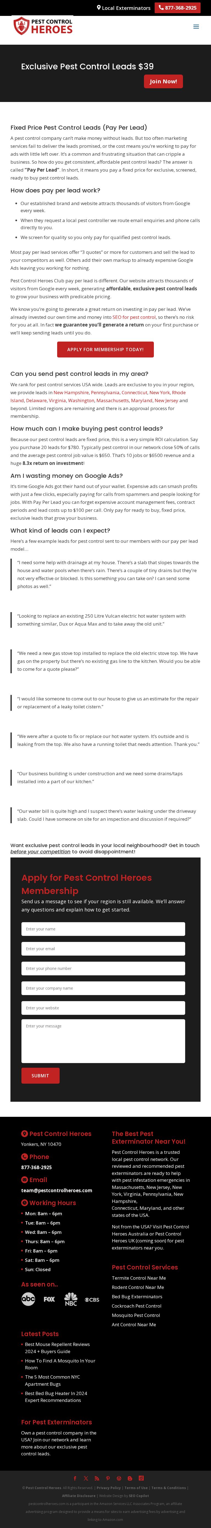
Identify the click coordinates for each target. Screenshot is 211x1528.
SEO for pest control (134, 317)
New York (159, 392)
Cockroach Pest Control (137, 1306)
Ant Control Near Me (134, 1324)
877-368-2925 (180, 8)
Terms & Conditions (168, 1488)
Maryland (141, 400)
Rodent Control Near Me (138, 1287)
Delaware (36, 400)
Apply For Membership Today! (105, 350)
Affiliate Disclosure (79, 1495)
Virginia (57, 400)
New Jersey (166, 400)
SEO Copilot (139, 1495)
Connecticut (134, 392)
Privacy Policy (109, 1488)
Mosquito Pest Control (136, 1315)
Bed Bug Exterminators (137, 1296)
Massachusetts (112, 400)
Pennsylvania (105, 392)
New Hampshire (71, 392)
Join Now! (163, 81)
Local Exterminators (126, 8)
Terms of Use (136, 1488)
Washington (81, 400)
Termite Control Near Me (139, 1278)
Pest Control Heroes (43, 1488)
